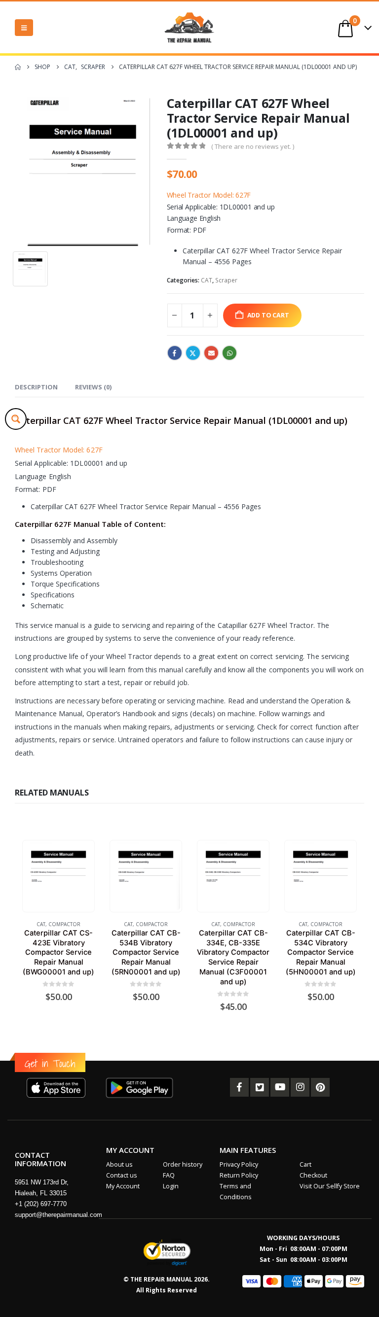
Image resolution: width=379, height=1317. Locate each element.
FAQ (169, 1175)
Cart (305, 1164)
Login (171, 1186)
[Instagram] (300, 1087)
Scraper (226, 280)
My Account (123, 1186)
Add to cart (268, 315)
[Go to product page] (58, 876)
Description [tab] (36, 386)
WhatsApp (229, 353)
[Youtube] (279, 1087)
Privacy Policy (239, 1164)
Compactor (64, 924)
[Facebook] (239, 1087)
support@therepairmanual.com (58, 1214)
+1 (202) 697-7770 (41, 1204)
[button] (24, 27)
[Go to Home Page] (18, 67)
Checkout (313, 1175)
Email (211, 353)
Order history (182, 1164)
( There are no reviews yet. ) (252, 146)
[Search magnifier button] (16, 419)
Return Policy (239, 1175)
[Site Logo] (189, 27)
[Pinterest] (320, 1087)
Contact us (121, 1175)
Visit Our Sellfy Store (330, 1186)
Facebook (175, 353)
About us (119, 1164)
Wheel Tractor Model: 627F (209, 195)
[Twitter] (259, 1087)
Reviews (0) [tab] (93, 386)
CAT (206, 280)
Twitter (193, 353)
